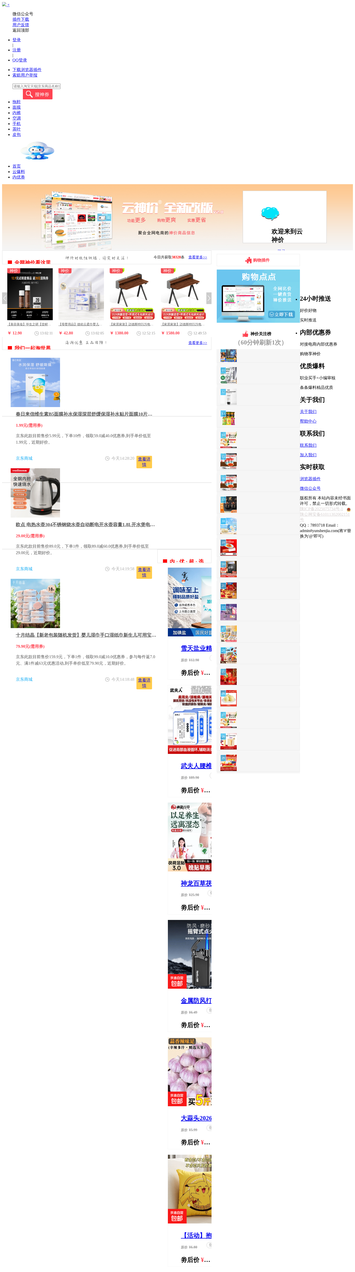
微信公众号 (310, 488)
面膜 (16, 107)
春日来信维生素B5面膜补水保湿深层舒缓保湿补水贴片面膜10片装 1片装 (90, 414)
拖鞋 (16, 102)
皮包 (16, 134)
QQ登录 (19, 60)
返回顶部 (20, 30)
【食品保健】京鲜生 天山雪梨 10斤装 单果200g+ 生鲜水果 (201, 324)
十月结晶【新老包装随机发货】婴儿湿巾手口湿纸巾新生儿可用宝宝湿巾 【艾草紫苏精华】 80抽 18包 (121, 635)
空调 (16, 118)
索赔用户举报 (24, 75)
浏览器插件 (310, 479)
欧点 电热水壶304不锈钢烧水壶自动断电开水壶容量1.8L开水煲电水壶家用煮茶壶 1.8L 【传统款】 (117, 524)
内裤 (16, 113)
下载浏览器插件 (27, 69)
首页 (16, 166)
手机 (16, 123)
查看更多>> (197, 257)
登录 (16, 40)
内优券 (18, 177)
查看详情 (144, 462)
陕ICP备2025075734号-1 (321, 509)
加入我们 (308, 455)
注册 (16, 50)
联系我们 (308, 445)
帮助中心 (308, 421)
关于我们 (308, 411)
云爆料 (18, 171)
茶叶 (16, 129)
